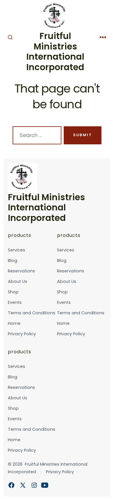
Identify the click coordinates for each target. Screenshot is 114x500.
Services (16, 250)
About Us (17, 281)
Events (15, 302)
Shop (13, 292)
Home (14, 323)
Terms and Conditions (31, 313)
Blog (12, 260)
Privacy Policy (22, 334)
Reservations (21, 271)
